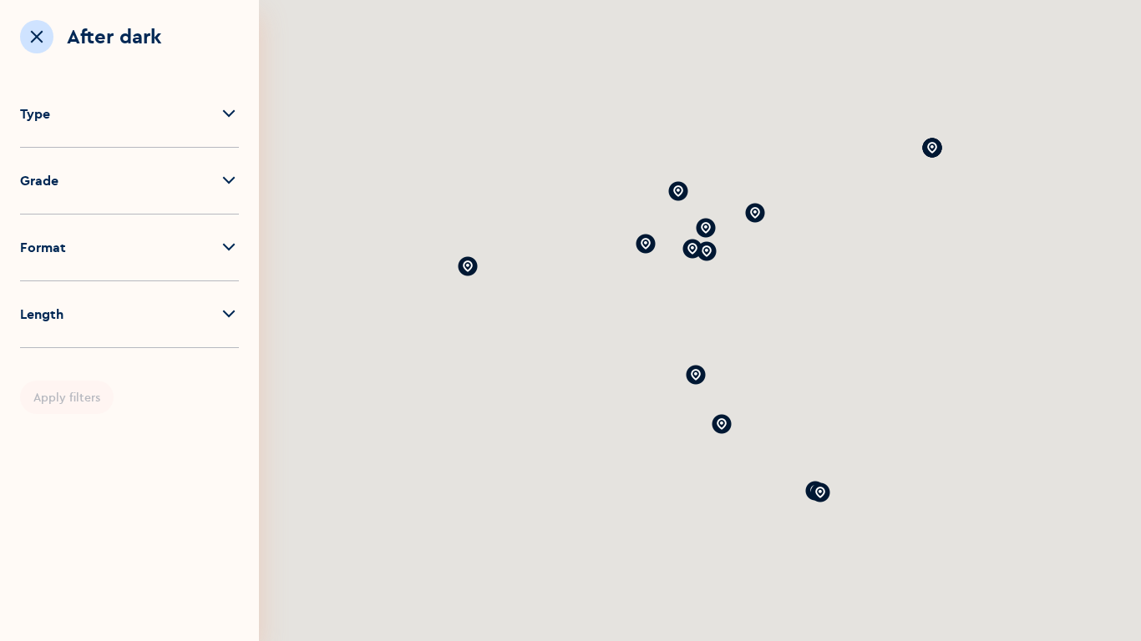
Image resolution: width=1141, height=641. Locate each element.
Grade (39, 180)
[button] (820, 492)
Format (43, 247)
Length (41, 313)
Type (35, 113)
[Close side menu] (36, 36)
